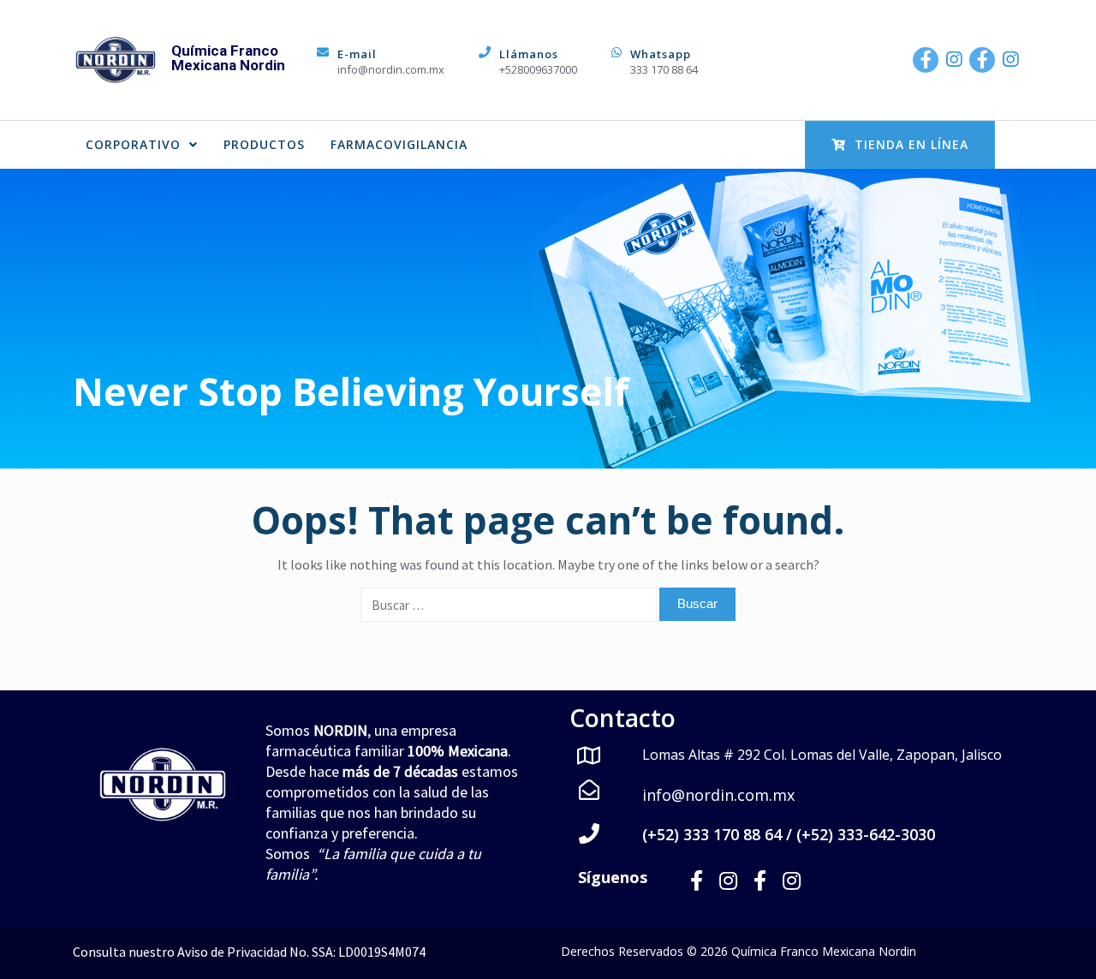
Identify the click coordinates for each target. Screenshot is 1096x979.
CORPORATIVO (133, 144)
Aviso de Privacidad (232, 951)
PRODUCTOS (264, 144)
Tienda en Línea (911, 144)
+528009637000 (538, 69)
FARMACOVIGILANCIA (399, 144)
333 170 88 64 (664, 69)
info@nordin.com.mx (390, 69)
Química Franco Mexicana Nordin (228, 58)
